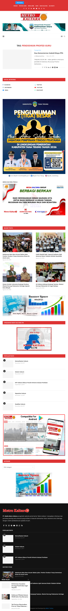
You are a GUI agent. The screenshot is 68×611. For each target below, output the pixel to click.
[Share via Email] (57, 67)
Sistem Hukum (19, 372)
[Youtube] (33, 8)
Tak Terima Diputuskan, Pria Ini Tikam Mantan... (19, 605)
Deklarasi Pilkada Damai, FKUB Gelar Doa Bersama (20, 596)
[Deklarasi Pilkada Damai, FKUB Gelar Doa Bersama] (6, 596)
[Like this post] (42, 67)
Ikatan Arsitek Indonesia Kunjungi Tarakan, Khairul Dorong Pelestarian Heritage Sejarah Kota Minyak (16, 286)
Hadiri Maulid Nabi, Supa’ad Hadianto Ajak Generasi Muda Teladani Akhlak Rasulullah (49, 255)
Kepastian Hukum (20, 393)
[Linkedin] (31, 8)
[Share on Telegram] (52, 67)
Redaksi (16, 5)
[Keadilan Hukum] (8, 406)
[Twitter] (26, 8)
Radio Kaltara (44, 5)
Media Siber (31, 5)
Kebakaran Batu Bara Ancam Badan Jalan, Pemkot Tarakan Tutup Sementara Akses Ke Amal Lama (16, 256)
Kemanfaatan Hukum (21, 361)
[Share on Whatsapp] (50, 67)
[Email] (36, 8)
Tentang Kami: (23, 5)
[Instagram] (28, 8)
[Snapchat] (39, 8)
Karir (36, 5)
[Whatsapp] (41, 8)
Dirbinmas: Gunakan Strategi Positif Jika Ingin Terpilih (20, 585)
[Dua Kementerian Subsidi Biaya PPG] (17, 59)
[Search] (64, 36)
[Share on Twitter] (46, 67)
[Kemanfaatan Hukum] (8, 363)
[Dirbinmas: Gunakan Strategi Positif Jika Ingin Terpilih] (6, 585)
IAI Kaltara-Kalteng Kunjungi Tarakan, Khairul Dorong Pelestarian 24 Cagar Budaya (49, 285)
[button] (25, 2)
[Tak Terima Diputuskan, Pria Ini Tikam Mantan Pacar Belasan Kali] (6, 606)
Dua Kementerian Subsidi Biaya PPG (48, 53)
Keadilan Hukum (20, 404)
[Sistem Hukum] (8, 374)
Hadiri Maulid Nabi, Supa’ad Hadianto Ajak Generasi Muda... (32, 2)
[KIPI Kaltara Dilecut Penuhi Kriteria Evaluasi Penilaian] (8, 385)
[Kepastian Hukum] (8, 396)
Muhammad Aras (40, 56)
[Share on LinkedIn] (48, 67)
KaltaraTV (51, 5)
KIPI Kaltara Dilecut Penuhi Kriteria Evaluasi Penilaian (31, 382)
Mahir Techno (49, 608)
